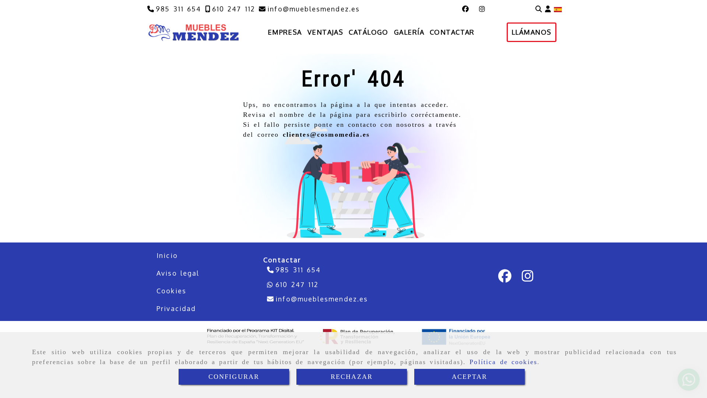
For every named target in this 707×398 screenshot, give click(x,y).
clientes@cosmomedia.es (326, 134)
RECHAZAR (352, 376)
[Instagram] (482, 9)
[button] (548, 9)
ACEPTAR (469, 376)
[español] (558, 9)
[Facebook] (465, 9)
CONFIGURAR (234, 376)
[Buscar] (539, 9)
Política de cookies (503, 362)
